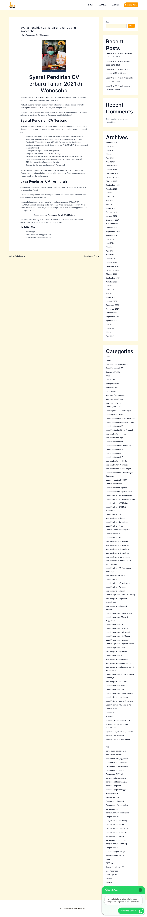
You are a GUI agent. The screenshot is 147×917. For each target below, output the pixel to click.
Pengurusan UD (112, 848)
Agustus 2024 (111, 235)
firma (108, 376)
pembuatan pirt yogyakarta (117, 759)
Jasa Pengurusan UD (115, 689)
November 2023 (112, 270)
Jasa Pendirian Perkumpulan (118, 530)
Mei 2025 (109, 200)
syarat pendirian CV (33, 108)
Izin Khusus (111, 391)
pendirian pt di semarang (116, 778)
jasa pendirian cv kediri (115, 518)
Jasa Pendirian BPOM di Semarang (120, 499)
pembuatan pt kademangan (117, 766)
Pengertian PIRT (112, 793)
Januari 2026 (111, 169)
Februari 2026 (112, 166)
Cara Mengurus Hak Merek (117, 364)
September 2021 (112, 317)
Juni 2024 (110, 243)
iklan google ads (112, 383)
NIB (107, 747)
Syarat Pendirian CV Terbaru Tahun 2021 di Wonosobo (43, 97)
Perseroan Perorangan (115, 855)
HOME (90, 5)
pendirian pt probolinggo (116, 790)
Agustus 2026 (111, 142)
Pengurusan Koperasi (115, 801)
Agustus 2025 (111, 189)
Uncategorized (112, 871)
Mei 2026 (110, 154)
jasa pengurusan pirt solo (116, 651)
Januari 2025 (111, 216)
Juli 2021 (109, 324)
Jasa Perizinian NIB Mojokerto (118, 705)
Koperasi (109, 716)
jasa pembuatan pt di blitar (117, 461)
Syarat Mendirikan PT (115, 867)
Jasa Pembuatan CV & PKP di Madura (59, 215)
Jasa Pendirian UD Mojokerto (118, 583)
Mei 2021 (109, 332)
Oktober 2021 (111, 313)
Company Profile (113, 372)
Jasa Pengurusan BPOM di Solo (119, 613)
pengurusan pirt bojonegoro (117, 813)
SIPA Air (109, 863)
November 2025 (112, 177)
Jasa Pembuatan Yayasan (116, 488)
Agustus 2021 (111, 320)
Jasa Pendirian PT (113, 537)
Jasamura (110, 713)
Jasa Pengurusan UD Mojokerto (119, 693)
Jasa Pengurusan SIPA (115, 685)
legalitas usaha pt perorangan (118, 739)
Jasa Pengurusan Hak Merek (118, 632)
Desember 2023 (112, 266)
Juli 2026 (110, 146)
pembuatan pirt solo (114, 755)
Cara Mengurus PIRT (114, 368)
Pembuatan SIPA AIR (115, 774)
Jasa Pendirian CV (113, 514)
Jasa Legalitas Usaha (114, 414)
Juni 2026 (110, 150)
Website (109, 882)
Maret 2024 (111, 255)
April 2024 (110, 251)
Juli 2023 (109, 286)
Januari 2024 (111, 262)
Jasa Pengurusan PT (114, 655)
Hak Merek (110, 380)
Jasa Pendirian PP (113, 534)
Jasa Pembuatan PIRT (115, 449)
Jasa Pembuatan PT (114, 457)
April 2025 (110, 204)
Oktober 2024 (111, 228)
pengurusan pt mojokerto (116, 832)
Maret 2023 (110, 297)
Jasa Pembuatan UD (114, 484)
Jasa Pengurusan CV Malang (118, 628)
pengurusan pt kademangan (117, 828)
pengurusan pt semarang (116, 844)
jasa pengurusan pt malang (117, 659)
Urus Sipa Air (111, 875)
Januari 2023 (111, 301)
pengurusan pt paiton (115, 836)
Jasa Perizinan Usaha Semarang (119, 701)
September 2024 (113, 231)
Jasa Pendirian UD (113, 579)
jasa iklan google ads (114, 399)
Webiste (109, 879)
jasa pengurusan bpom (115, 591)
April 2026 (110, 158)
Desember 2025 (112, 173)
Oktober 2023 (111, 274)
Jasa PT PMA (111, 709)
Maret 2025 (110, 208)
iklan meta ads (112, 387)
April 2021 (110, 336)
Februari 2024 (112, 259)
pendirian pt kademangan (116, 782)
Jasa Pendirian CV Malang (117, 522)
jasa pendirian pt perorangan (118, 557)
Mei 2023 (109, 293)
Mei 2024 (110, 247)
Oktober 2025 (111, 181)
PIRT (108, 859)
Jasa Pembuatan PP (114, 453)
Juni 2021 (110, 328)
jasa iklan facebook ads (115, 395)
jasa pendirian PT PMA (115, 575)
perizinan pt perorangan (116, 851)
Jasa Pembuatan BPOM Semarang (120, 418)
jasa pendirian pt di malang (117, 541)
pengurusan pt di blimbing (116, 820)
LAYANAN (103, 5)
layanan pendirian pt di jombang (119, 720)
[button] (131, 4)
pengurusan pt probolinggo (117, 840)
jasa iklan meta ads (113, 403)
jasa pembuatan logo (114, 438)
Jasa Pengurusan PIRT (115, 648)
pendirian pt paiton (113, 786)
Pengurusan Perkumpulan (117, 805)
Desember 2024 (112, 220)
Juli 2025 (109, 193)
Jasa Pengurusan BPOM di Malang (120, 595)
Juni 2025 (110, 197)
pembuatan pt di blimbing (116, 762)
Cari (107, 22)
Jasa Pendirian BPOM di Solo (118, 503)
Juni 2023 (110, 289)
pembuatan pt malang (115, 770)
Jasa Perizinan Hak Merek (117, 697)
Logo (108, 743)
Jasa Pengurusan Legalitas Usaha (120, 644)
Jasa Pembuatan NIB (114, 442)
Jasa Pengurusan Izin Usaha (118, 636)
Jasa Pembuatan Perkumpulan (118, 445)
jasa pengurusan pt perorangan (119, 663)
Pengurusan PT (112, 817)
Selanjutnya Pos (91, 256)
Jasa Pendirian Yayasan (115, 587)
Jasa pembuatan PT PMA (116, 480)
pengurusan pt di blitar (115, 824)
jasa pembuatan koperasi (116, 434)
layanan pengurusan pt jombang (119, 731)
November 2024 (112, 224)
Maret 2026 (110, 162)
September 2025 (113, 185)
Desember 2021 (112, 305)
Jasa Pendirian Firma (114, 526)
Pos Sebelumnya (17, 256)
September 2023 (113, 278)
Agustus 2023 (111, 282)
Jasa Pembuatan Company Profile (120, 422)
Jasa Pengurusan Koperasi (117, 640)
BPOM (108, 360)
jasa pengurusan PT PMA (116, 682)
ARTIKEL (115, 5)
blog (108, 356)
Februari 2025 (111, 212)
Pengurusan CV (112, 797)
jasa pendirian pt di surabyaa (117, 553)
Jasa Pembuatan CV (30, 35)
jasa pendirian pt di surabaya (117, 549)
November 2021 (112, 309)
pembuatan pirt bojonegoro (117, 751)
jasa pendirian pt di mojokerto (118, 545)
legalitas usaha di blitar (115, 735)
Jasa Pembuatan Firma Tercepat (119, 430)
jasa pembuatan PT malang (117, 465)
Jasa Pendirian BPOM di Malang (119, 495)
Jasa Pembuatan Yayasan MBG (119, 491)
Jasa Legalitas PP (113, 407)
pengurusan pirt (112, 809)
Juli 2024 (110, 239)
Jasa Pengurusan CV (114, 624)
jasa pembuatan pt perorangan (118, 469)
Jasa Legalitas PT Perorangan (118, 411)
